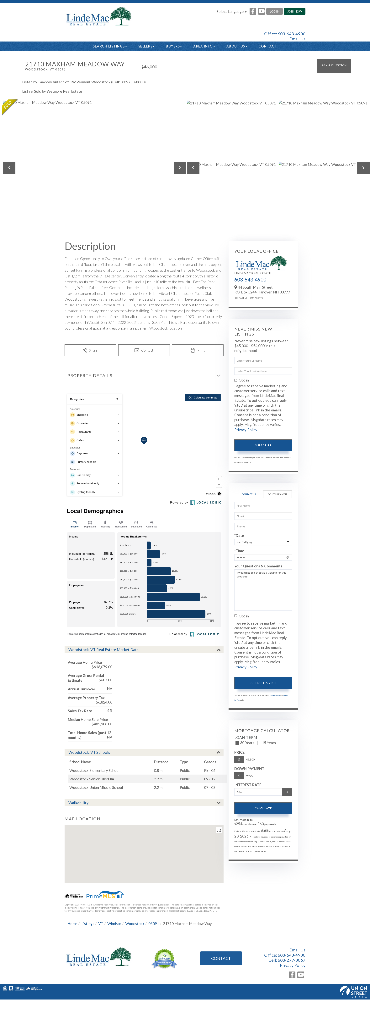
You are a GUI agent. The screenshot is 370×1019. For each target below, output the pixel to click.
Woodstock (134, 923)
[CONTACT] (334, 66)
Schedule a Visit (277, 494)
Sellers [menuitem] (145, 46)
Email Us (297, 38)
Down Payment (249, 768)
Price (239, 752)
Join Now (295, 11)
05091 (153, 923)
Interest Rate (247, 784)
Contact (221, 958)
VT (100, 923)
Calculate (263, 808)
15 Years (269, 742)
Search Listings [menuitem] (109, 46)
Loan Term (245, 737)
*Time (239, 550)
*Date (239, 535)
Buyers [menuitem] (173, 46)
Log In (274, 11)
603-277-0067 (291, 960)
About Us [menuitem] (235, 46)
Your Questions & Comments (258, 566)
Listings (87, 923)
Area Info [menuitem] (203, 46)
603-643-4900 (291, 33)
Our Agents (256, 298)
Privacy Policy (245, 429)
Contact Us (241, 298)
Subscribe (263, 445)
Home (72, 923)
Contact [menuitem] (268, 46)
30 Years (247, 742)
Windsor (114, 923)
